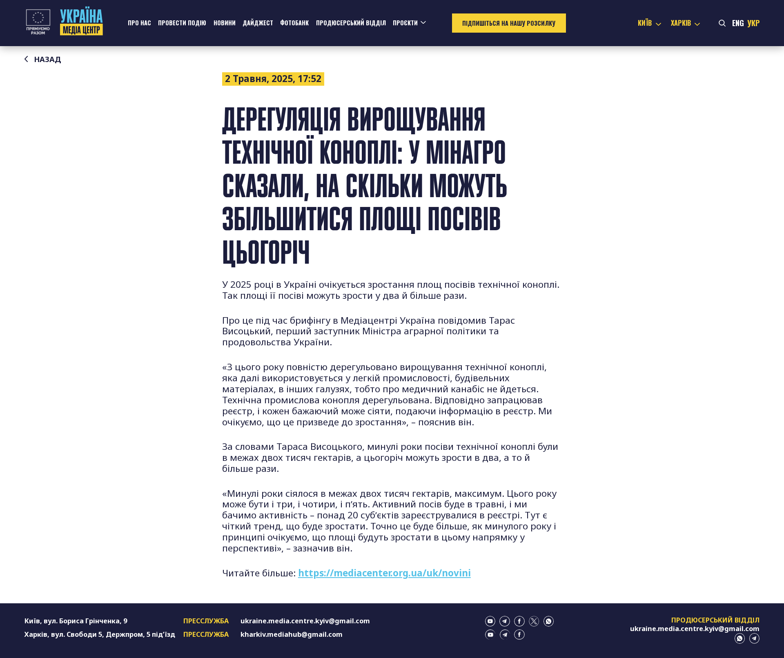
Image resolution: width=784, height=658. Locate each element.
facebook (519, 621)
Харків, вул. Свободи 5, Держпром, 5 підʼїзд (99, 634)
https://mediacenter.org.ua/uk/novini (384, 573)
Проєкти (405, 22)
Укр (753, 22)
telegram (504, 621)
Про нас (139, 22)
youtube (490, 621)
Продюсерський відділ (351, 22)
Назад (47, 59)
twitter (534, 621)
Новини (225, 22)
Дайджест (258, 22)
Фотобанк (294, 22)
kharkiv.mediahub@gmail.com (292, 634)
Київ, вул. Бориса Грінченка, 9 (75, 620)
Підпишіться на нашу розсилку (508, 23)
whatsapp (548, 621)
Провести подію (182, 22)
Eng (738, 22)
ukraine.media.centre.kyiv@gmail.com (305, 620)
